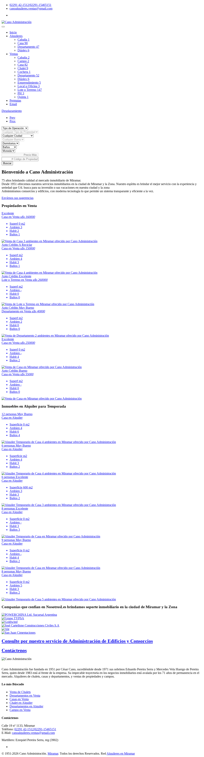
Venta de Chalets (20, 692)
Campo (23, 61)
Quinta (23, 97)
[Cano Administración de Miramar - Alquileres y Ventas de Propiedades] (16, 22)
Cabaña (23, 39)
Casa (23, 43)
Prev (12, 117)
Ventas (14, 54)
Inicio (13, 32)
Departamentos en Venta (25, 695)
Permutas (15, 100)
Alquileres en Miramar (121, 753)
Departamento (28, 46)
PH (21, 93)
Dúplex (23, 50)
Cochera (24, 72)
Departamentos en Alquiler (26, 706)
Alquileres (16, 36)
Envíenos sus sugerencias (17, 198)
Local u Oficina (29, 86)
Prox (13, 121)
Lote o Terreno (30, 89)
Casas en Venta (19, 699)
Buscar (7, 163)
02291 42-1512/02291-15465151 (30, 5)
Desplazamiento (12, 111)
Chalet (23, 68)
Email (13, 104)
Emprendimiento (29, 82)
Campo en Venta (20, 710)
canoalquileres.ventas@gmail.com (31, 8)
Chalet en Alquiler (21, 702)
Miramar (53, 753)
